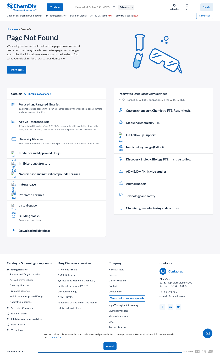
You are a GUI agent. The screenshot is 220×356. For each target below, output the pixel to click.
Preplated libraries (20, 290)
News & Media (116, 269)
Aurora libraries (117, 327)
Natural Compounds (20, 301)
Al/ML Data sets (101, 15)
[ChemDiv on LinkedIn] (170, 307)
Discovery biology (67, 291)
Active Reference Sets (21, 279)
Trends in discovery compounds (127, 298)
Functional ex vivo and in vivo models (77, 302)
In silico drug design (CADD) (73, 286)
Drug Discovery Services (74, 263)
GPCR (112, 321)
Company (115, 263)
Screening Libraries (56, 15)
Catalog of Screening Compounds (29, 263)
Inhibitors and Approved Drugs (26, 296)
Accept (110, 345)
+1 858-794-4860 (169, 291)
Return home (17, 69)
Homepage (12, 29)
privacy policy (54, 337)
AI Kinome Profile (67, 269)
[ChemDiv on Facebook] (162, 307)
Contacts (166, 263)
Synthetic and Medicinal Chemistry (76, 280)
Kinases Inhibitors (118, 316)
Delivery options (117, 280)
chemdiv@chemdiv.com (172, 295)
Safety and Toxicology (69, 308)
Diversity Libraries (19, 285)
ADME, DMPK (65, 297)
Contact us (204, 15)
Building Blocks (78, 15)
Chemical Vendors (118, 310)
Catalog (24, 15)
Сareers (113, 275)
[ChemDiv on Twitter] (178, 307)
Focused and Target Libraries (25, 274)
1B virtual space (127, 15)
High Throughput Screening (123, 305)
